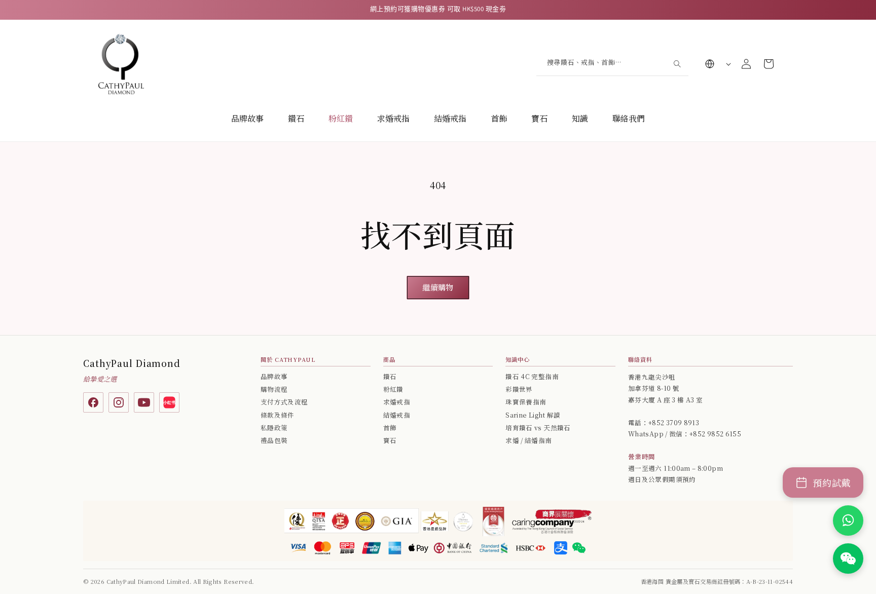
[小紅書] (169, 402)
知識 (580, 118)
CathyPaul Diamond (131, 363)
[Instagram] (118, 402)
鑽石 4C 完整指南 (532, 376)
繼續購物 (437, 287)
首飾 (499, 118)
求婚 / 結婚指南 (528, 440)
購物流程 (274, 389)
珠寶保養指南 (525, 401)
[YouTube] (144, 402)
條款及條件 (278, 415)
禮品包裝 (274, 440)
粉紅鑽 (340, 118)
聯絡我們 (628, 118)
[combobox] (612, 63)
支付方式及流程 (284, 401)
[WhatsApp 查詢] (848, 520)
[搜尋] (677, 63)
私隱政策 (274, 427)
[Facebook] (93, 402)
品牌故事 (247, 118)
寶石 (539, 118)
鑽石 (296, 118)
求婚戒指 (393, 118)
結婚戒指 (450, 118)
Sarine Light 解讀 (532, 415)
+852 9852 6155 (715, 433)
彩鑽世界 (518, 389)
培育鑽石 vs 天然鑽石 (537, 427)
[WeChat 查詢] (848, 558)
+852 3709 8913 (673, 422)
